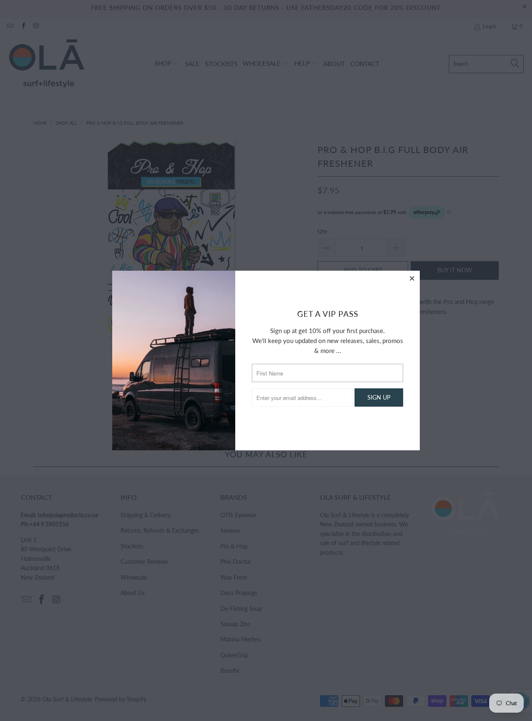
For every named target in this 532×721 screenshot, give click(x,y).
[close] (412, 278)
